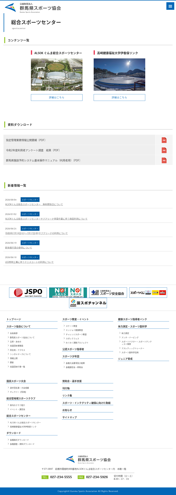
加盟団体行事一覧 (17, 367)
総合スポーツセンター (19, 416)
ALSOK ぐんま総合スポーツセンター (25, 423)
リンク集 (67, 395)
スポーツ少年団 (70, 356)
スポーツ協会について (19, 326)
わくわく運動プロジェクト (77, 343)
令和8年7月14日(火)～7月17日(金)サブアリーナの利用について (36, 233)
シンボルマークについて (20, 354)
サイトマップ (69, 417)
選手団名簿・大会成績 (19, 388)
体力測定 (125, 333)
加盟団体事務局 (16, 346)
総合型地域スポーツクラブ (21, 398)
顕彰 (12, 362)
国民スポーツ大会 (16, 381)
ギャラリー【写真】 (18, 392)
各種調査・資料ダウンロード (22, 444)
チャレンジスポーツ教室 (76, 334)
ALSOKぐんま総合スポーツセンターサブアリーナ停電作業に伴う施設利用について (46, 219)
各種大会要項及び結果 (75, 363)
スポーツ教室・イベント (75, 319)
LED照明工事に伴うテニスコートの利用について (29, 262)
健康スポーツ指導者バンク (132, 319)
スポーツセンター (30, 200)
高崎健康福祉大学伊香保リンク (23, 427)
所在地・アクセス (17, 350)
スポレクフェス (72, 339)
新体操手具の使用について (18, 248)
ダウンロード (14, 433)
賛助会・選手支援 (72, 381)
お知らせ (67, 410)
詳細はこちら (56, 97)
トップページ (14, 319)
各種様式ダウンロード (19, 440)
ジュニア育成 (125, 359)
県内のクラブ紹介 (17, 405)
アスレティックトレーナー (133, 348)
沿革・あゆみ (15, 342)
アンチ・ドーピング (130, 337)
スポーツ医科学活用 (130, 352)
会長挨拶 (14, 333)
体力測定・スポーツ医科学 (132, 326)
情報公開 (14, 358)
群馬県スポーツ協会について (22, 337)
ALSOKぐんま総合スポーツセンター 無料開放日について (34, 204)
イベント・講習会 (17, 409)
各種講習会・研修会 (74, 367)
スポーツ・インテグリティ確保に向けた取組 (86, 403)
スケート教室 (71, 326)
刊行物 (66, 388)
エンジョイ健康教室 (74, 330)
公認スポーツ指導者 (73, 349)
